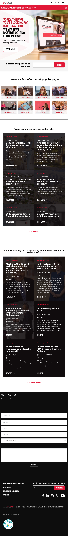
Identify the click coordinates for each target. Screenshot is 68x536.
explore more (34, 231)
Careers (6, 495)
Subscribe (59, 488)
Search (59, 65)
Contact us (7, 487)
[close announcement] (66, 8)
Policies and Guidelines (11, 491)
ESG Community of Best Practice (13, 483)
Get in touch (10, 49)
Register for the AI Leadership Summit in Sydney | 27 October (16, 8)
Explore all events (34, 382)
